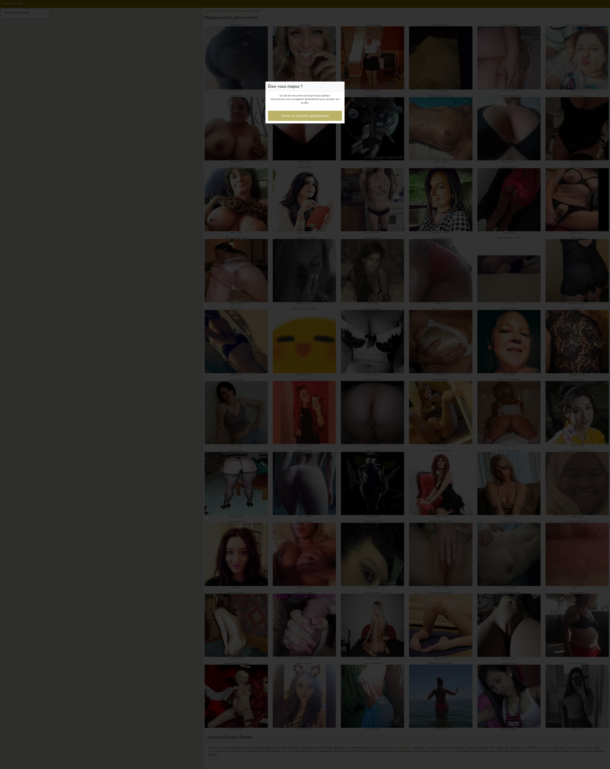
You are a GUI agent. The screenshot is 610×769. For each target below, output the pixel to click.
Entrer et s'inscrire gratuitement (305, 116)
